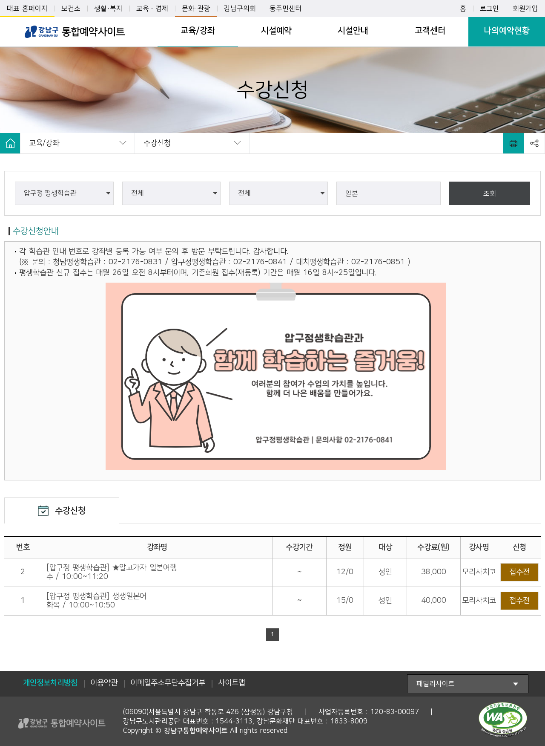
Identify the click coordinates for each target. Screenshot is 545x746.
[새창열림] (502, 722)
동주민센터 (285, 8)
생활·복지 (108, 8)
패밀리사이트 (435, 684)
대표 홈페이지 (27, 8)
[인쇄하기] (513, 143)
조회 (489, 193)
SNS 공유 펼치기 (534, 143)
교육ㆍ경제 (152, 8)
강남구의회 (240, 8)
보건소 (70, 8)
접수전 (519, 572)
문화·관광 (196, 8)
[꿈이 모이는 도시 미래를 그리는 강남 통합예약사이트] (74, 31)
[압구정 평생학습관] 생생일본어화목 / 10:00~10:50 (96, 601)
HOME (10, 143)
